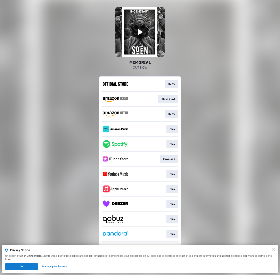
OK (21, 266)
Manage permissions (54, 266)
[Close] (273, 249)
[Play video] (140, 32)
